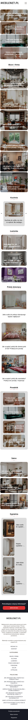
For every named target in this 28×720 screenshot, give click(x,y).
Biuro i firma (14, 65)
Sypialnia (14, 514)
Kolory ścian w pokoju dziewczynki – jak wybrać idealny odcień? (14, 53)
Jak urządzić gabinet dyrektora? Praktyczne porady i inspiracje (14, 126)
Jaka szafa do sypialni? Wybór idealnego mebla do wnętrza (20, 526)
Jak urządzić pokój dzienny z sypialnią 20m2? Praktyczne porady (12, 472)
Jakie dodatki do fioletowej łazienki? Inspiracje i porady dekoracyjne (14, 278)
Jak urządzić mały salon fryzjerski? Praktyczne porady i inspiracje (14, 167)
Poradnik (14, 387)
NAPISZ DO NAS (14, 608)
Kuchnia (14, 198)
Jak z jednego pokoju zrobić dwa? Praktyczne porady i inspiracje (11, 504)
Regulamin (14, 717)
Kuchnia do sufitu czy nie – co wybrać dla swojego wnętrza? (14, 221)
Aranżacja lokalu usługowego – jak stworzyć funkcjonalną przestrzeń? (13, 84)
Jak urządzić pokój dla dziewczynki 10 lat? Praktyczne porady (14, 347)
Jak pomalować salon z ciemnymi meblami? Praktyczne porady (10, 488)
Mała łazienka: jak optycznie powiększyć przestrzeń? (12, 245)
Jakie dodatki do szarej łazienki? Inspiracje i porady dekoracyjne (12, 262)
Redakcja (14, 646)
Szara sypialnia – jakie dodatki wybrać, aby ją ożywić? (20, 583)
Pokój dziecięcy (14, 287)
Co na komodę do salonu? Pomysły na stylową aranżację (14, 14)
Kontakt (14, 649)
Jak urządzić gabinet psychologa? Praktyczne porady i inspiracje (12, 105)
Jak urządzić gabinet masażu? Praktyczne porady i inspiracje (14, 146)
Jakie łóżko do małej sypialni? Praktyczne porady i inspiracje (20, 564)
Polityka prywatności (14, 711)
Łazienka (14, 231)
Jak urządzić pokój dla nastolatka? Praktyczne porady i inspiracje (14, 379)
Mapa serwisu (14, 714)
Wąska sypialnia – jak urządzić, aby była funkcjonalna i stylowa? (20, 545)
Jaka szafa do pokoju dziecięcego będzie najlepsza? (14, 315)
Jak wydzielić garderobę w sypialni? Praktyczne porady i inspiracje (14, 28)
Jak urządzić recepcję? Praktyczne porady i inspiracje (14, 188)
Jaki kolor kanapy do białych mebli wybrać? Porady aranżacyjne (14, 41)
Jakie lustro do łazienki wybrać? (14, 700)
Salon (14, 458)
